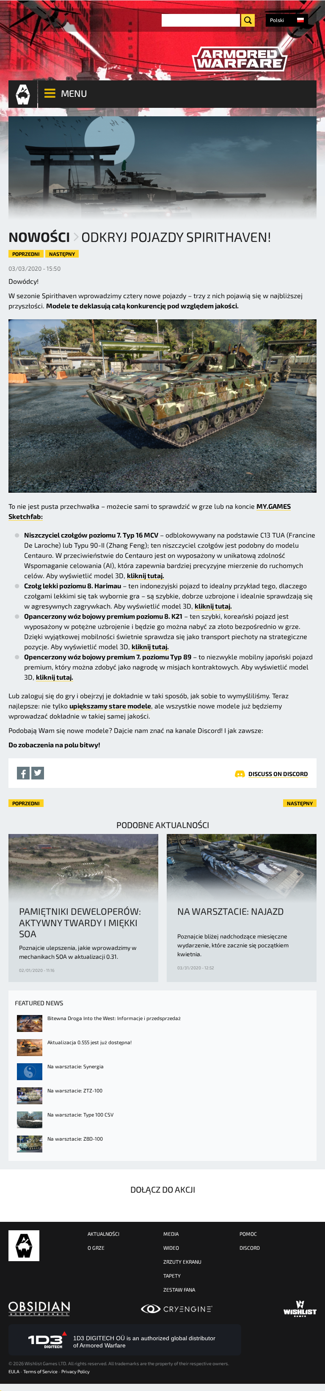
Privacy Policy (75, 1371)
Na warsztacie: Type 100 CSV (80, 1114)
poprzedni (26, 254)
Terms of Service (40, 1371)
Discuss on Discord (278, 773)
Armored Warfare (23, 1245)
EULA (13, 1371)
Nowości (39, 236)
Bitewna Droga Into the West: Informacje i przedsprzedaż (114, 1018)
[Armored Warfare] (239, 59)
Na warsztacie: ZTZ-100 (74, 1090)
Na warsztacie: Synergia (75, 1066)
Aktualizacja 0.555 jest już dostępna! (89, 1042)
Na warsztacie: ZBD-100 (75, 1138)
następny (62, 254)
